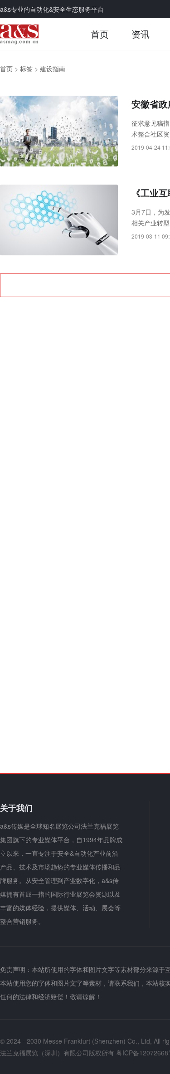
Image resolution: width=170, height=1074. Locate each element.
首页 (100, 33)
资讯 (140, 33)
